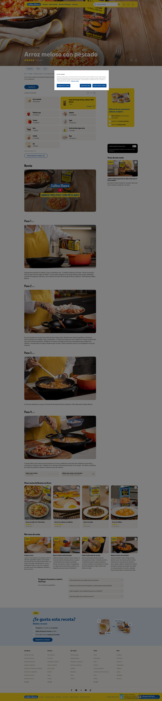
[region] (81, 80)
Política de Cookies (75, 81)
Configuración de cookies (63, 85)
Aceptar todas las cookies (99, 85)
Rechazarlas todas (85, 85)
